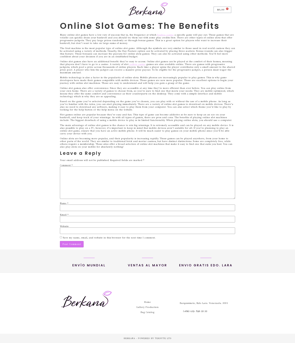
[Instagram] (73, 9)
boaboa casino (165, 34)
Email (64, 215)
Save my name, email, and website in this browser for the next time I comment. (109, 238)
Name (64, 203)
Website (64, 226)
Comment (66, 165)
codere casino (137, 64)
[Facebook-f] (66, 9)
